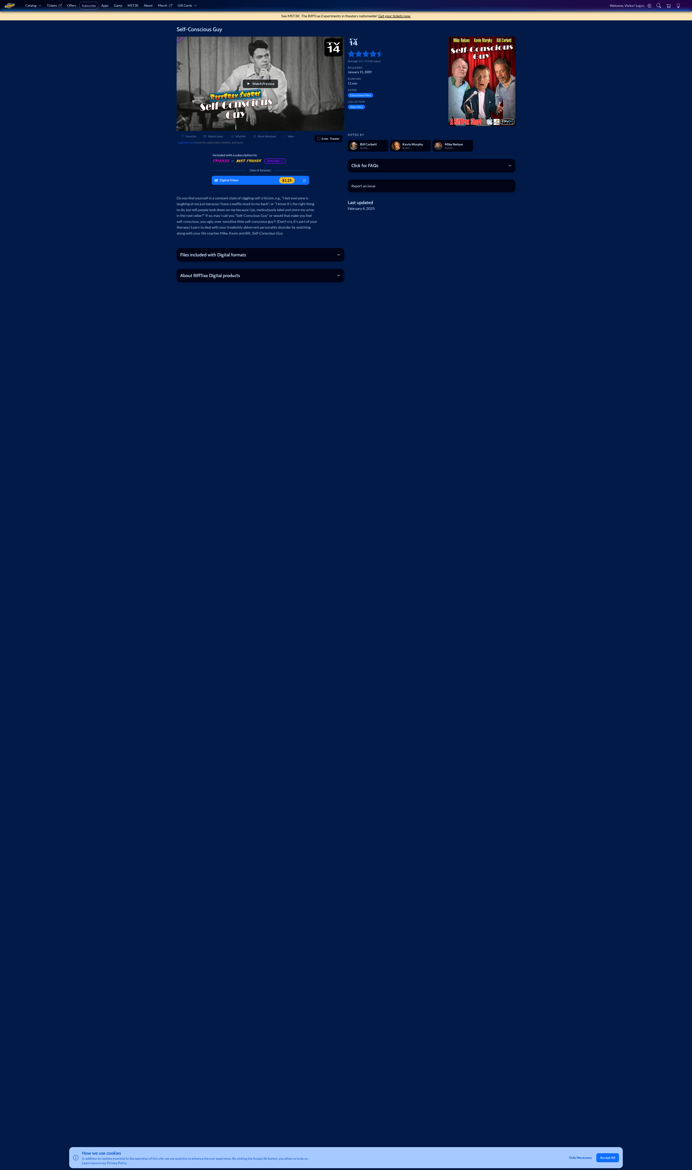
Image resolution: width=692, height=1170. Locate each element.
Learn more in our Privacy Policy (104, 1163)
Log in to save (186, 142)
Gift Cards (185, 5)
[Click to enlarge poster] (481, 81)
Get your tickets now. (394, 16)
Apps (104, 5)
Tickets (52, 5)
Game (118, 5)
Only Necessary (580, 1158)
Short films (356, 107)
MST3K (133, 5)
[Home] (9, 5)
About (148, 5)
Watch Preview (263, 84)
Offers (71, 5)
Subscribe (89, 6)
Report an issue (363, 186)
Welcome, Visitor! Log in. (627, 6)
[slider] (349, 53)
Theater (331, 138)
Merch (162, 5)
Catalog (30, 5)
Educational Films (360, 95)
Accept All (607, 1158)
